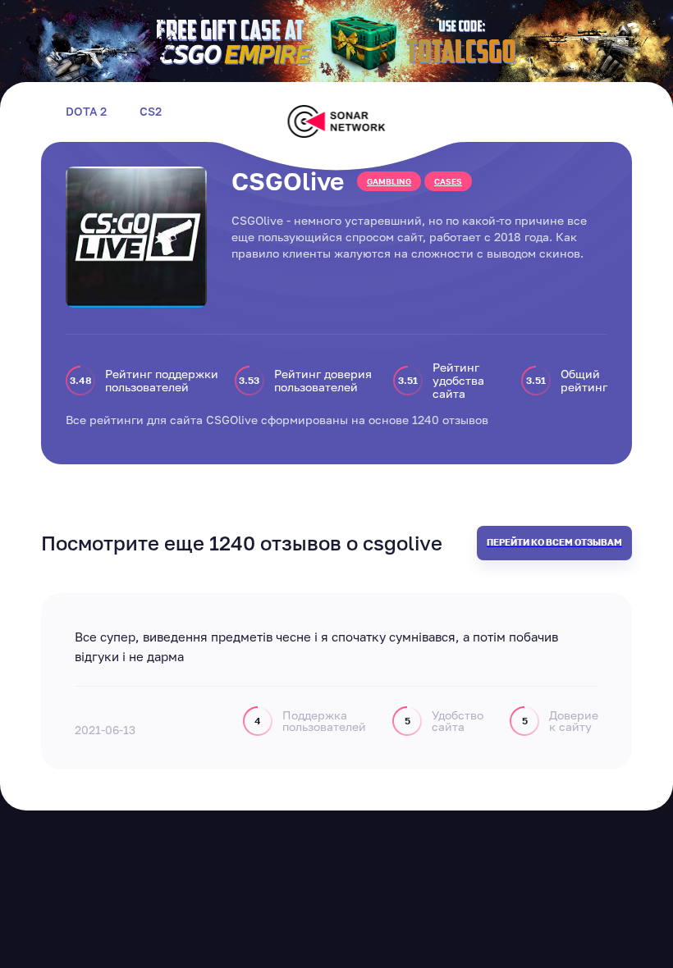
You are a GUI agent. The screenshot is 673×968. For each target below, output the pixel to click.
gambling (389, 181)
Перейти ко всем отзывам (554, 542)
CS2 (151, 111)
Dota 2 (86, 111)
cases (448, 181)
